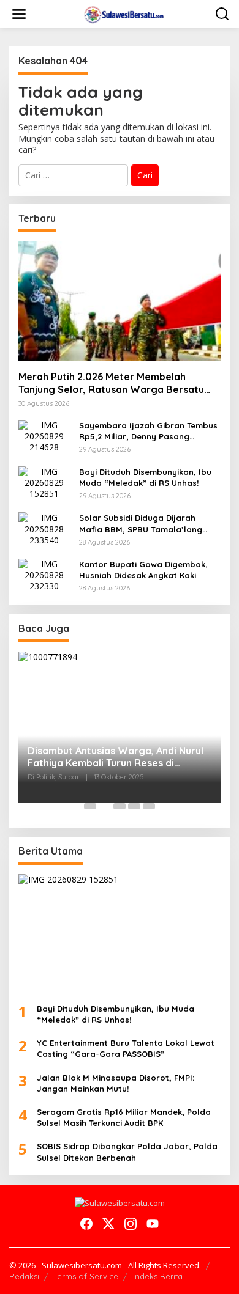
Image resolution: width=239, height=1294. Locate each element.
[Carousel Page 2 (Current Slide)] (105, 806)
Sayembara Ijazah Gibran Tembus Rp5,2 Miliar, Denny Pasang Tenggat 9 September (148, 431)
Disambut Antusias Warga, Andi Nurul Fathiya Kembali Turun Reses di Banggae (115, 757)
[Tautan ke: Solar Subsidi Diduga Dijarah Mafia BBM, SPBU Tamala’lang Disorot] (44, 528)
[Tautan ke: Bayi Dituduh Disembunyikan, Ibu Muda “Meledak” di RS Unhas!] (44, 482)
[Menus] (19, 14)
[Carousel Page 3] (119, 806)
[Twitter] (108, 1224)
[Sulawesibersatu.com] (122, 13)
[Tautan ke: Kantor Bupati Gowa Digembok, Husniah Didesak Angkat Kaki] (44, 574)
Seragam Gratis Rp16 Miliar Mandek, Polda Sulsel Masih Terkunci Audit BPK (124, 1117)
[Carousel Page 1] (90, 806)
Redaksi (24, 1276)
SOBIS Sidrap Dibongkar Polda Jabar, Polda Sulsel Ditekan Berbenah (127, 1151)
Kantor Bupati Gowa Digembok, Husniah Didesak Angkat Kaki (143, 569)
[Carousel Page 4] (134, 806)
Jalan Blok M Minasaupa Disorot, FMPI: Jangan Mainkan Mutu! (115, 1083)
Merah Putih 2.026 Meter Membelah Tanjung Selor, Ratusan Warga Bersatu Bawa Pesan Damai (111, 383)
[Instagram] (130, 1224)
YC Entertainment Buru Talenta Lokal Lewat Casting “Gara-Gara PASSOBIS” (125, 1048)
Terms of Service (86, 1276)
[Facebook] (86, 1224)
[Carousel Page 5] (149, 806)
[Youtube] (153, 1224)
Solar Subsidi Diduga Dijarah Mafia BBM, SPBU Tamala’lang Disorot (140, 523)
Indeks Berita (158, 1276)
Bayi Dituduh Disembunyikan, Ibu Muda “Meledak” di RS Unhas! (145, 477)
